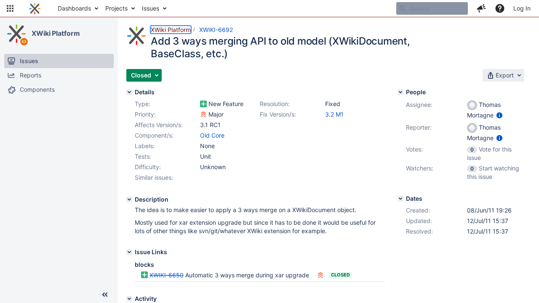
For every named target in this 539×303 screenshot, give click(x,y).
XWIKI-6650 (166, 275)
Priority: (145, 114)
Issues (150, 8)
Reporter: (419, 127)
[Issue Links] (129, 252)
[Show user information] (499, 115)
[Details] (129, 92)
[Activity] (129, 299)
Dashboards (74, 8)
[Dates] (400, 199)
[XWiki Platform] (16, 34)
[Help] (500, 8)
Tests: (143, 156)
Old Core (212, 135)
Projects (116, 8)
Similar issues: (154, 177)
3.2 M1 (334, 114)
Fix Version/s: (278, 114)
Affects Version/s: (159, 124)
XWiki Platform (56, 33)
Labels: (145, 145)
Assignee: (419, 104)
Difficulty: (148, 166)
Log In (522, 8)
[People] (400, 92)
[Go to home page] (34, 8)
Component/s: (154, 135)
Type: (142, 103)
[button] (10, 8)
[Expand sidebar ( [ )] (105, 294)
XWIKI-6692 (216, 29)
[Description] (129, 199)
